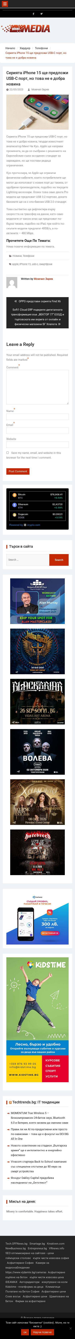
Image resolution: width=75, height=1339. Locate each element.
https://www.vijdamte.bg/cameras (25, 1272)
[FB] (33, 14)
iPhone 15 (25, 264)
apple (15, 264)
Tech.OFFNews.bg (16, 1243)
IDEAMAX (11, 1282)
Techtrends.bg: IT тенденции (36, 1102)
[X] (41, 14)
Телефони (28, 255)
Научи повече (42, 1332)
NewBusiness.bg (15, 1248)
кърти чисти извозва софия (51, 1258)
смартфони (45, 264)
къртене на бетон (16, 1277)
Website (11, 439)
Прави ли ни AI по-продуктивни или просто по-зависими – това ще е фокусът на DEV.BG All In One (40, 1134)
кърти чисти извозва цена (47, 1277)
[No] (70, 1328)
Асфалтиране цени (54, 1291)
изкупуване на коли (55, 1282)
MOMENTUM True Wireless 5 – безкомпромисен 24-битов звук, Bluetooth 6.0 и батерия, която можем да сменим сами (39, 1117)
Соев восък (13, 1296)
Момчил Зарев (40, 89)
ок (25, 1332)
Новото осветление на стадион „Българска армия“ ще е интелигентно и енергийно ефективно (39, 1150)
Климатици (53, 1286)
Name (10, 411)
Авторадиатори (29, 1282)
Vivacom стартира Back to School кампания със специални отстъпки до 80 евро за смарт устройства (38, 1166)
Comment (12, 367)
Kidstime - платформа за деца (24, 1286)
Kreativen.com (55, 1243)
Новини (17, 255)
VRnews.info (56, 1248)
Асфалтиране (56, 1272)
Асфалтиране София (20, 1262)
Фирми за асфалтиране (30, 1301)
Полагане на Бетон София (22, 1291)
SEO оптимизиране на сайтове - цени (29, 1253)
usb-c (35, 264)
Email (9, 425)
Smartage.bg (37, 1243)
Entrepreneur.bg (37, 1248)
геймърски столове (18, 1258)
